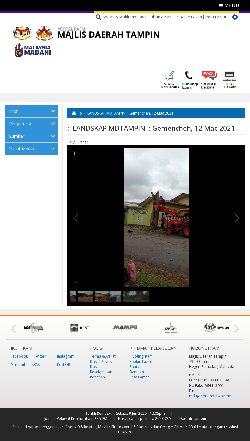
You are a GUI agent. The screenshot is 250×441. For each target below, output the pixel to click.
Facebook (19, 356)
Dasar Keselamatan (101, 369)
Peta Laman (216, 17)
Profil (14, 111)
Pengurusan (21, 123)
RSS (37, 364)
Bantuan (137, 371)
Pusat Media (21, 148)
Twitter (40, 356)
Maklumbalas (22, 364)
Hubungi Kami (160, 17)
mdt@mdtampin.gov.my (210, 396)
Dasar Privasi (101, 361)
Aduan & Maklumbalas (123, 17)
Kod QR (63, 364)
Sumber (16, 136)
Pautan (135, 366)
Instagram (65, 356)
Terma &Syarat (103, 356)
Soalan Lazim (189, 17)
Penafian (97, 377)
